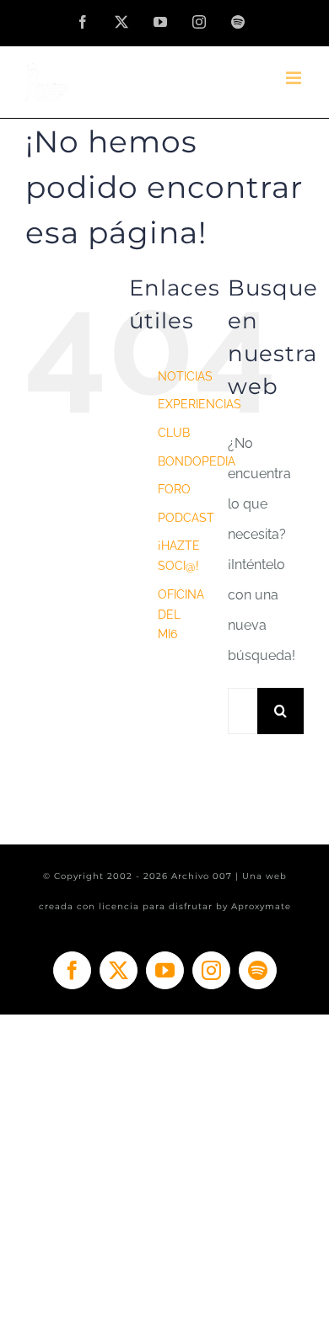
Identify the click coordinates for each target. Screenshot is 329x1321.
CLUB (174, 432)
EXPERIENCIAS (199, 404)
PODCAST (186, 518)
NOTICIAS (185, 376)
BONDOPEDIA (196, 461)
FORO (174, 489)
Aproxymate (261, 906)
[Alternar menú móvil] (295, 78)
